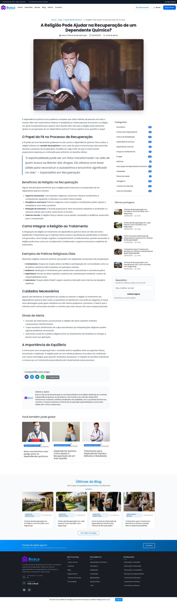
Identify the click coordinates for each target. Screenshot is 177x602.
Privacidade (72, 582)
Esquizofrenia (95, 582)
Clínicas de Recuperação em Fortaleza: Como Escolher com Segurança (36, 523)
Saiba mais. (106, 600)
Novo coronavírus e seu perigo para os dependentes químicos (36, 454)
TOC (92, 585)
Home (20, 7)
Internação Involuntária (132, 566)
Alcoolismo (94, 566)
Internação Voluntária (132, 562)
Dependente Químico (73, 20)
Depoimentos (73, 574)
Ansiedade (94, 574)
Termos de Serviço (74, 578)
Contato (58, 7)
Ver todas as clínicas (131, 585)
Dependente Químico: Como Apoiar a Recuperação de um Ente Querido (65, 455)
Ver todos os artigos (88, 533)
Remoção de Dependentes (134, 574)
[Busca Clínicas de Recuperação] (8, 7)
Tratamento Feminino (132, 582)
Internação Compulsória (133, 570)
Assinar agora (133, 294)
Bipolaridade (94, 578)
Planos (50, 7)
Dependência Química (98, 562)
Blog (44, 7)
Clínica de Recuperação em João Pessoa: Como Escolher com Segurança (71, 523)
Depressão (94, 570)
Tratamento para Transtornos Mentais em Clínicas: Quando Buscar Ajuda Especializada (137, 523)
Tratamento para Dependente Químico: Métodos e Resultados (95, 453)
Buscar (37, 7)
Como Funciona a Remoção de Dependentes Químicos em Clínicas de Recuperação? (104, 523)
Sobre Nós (29, 7)
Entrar (158, 7)
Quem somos (73, 562)
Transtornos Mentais (131, 515)
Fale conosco (171, 2)
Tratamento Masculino (132, 578)
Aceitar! (119, 600)
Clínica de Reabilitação (29, 515)
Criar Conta (169, 7)
